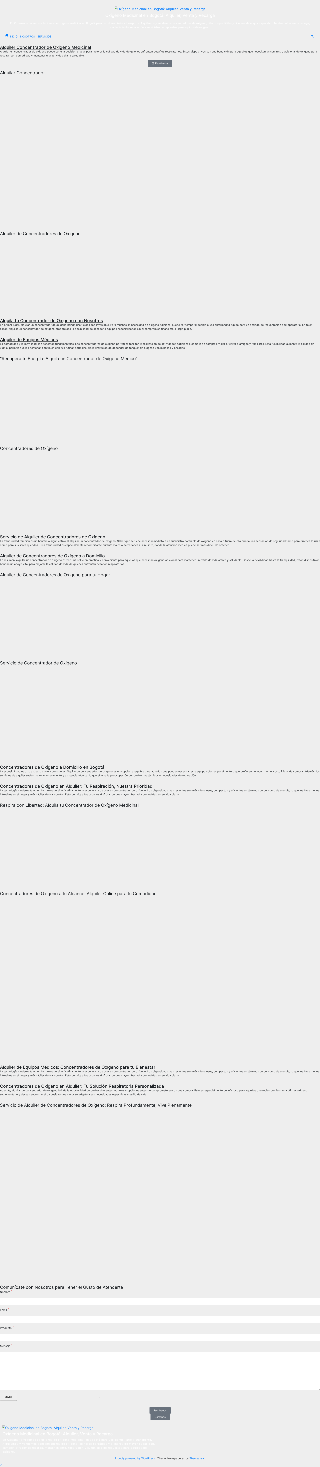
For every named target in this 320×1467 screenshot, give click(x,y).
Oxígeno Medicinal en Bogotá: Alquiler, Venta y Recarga (160, 15)
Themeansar (197, 1458)
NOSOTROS (27, 36)
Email (3, 1310)
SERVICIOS (44, 36)
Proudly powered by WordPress (135, 1458)
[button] (312, 36)
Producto (6, 1328)
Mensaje (5, 1346)
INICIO (14, 36)
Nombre (5, 1292)
